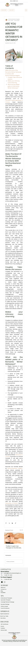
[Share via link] (15, 523)
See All (21, 530)
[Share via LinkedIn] (12, 523)
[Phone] (1, 573)
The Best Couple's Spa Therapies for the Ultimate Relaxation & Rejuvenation (13, 547)
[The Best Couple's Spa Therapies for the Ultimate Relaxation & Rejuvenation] (14, 538)
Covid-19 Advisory (5, 608)
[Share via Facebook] (6, 523)
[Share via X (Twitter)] (9, 523)
